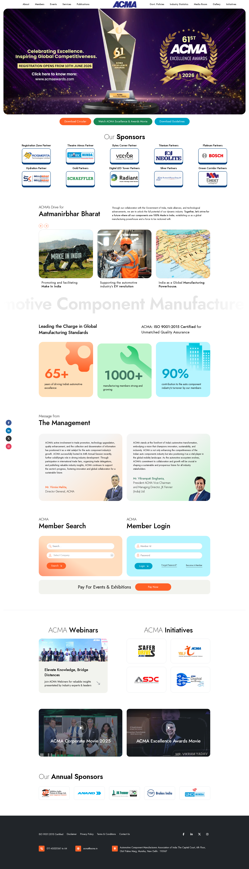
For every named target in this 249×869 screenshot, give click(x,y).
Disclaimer (72, 834)
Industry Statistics (179, 4)
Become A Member (194, 565)
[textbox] (81, 555)
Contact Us (124, 834)
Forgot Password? (169, 565)
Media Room (200, 4)
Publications (83, 4)
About (26, 4)
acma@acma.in (90, 848)
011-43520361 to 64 (57, 848)
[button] (119, 103)
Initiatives (231, 4)
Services (67, 4)
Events (53, 4)
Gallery (216, 4)
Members (39, 4)
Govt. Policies (157, 4)
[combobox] (81, 555)
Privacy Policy (87, 834)
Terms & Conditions (106, 834)
